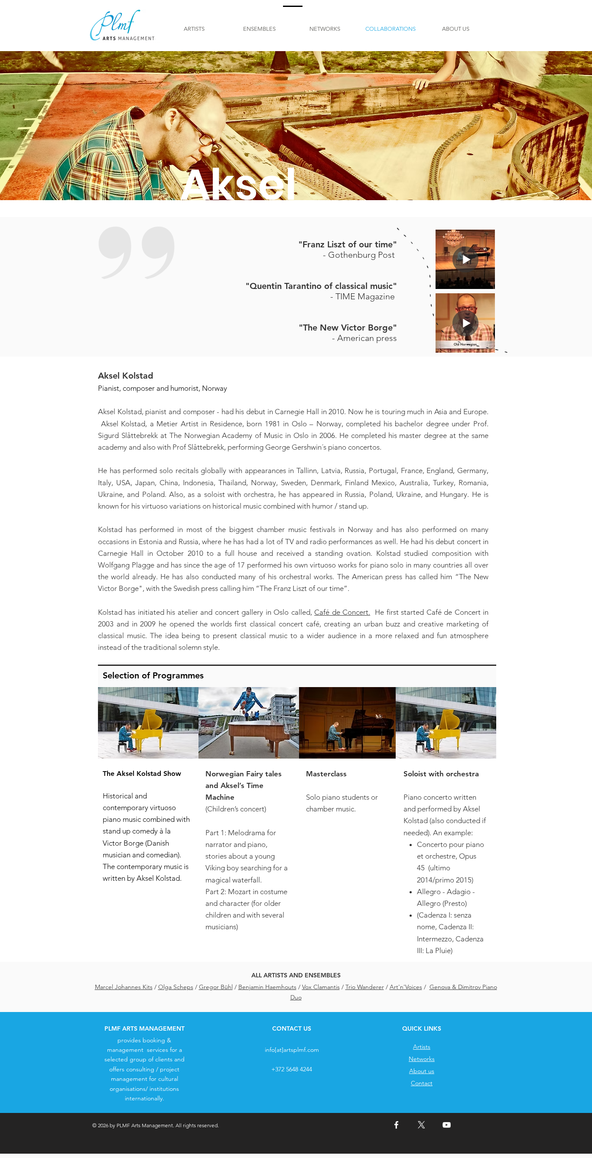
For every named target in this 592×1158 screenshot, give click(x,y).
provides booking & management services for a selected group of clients (143, 1050)
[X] (421, 1125)
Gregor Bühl (216, 987)
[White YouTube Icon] (447, 1125)
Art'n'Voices (406, 987)
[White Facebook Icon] (396, 1125)
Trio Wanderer (364, 987)
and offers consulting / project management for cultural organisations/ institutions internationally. (147, 1078)
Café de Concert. (342, 612)
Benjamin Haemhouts (267, 987)
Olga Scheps (175, 987)
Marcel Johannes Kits (124, 987)
